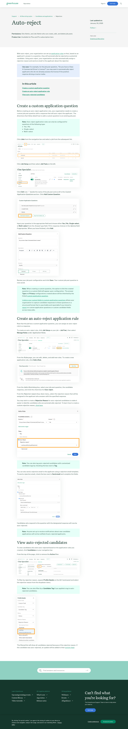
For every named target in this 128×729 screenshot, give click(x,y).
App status (41, 698)
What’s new (41, 695)
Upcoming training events (21, 695)
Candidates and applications (44, 16)
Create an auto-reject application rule (36, 91)
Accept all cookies (108, 721)
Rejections (59, 16)
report (24, 307)
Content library (17, 698)
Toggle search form (121, 3)
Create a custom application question (36, 88)
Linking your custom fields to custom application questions (43, 300)
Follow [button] (92, 28)
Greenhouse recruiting (97, 39)
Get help (112, 3)
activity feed (69, 647)
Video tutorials (17, 701)
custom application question (37, 296)
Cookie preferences (93, 721)
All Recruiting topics (26, 16)
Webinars (65, 695)
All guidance (66, 701)
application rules (57, 53)
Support (14, 16)
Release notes (41, 701)
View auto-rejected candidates (33, 95)
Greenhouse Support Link (12, 3)
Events (64, 698)
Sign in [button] (103, 3)
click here (39, 405)
